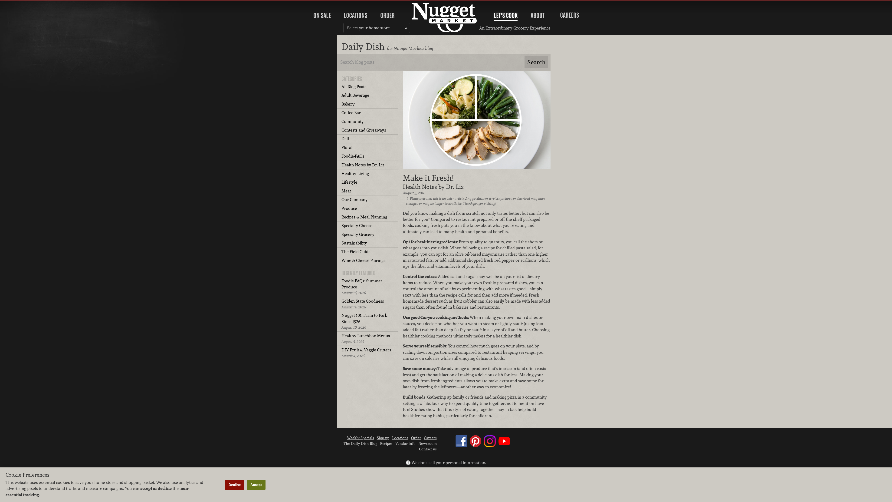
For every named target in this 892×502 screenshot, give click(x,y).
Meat (346, 191)
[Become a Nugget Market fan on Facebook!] (461, 445)
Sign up (383, 438)
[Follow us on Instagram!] (490, 445)
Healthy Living (355, 173)
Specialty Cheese (356, 225)
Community (352, 121)
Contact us (428, 449)
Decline (235, 485)
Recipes (386, 443)
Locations (355, 15)
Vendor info (405, 443)
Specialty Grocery (357, 234)
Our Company (354, 199)
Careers (569, 15)
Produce (349, 208)
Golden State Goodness (362, 303)
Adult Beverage (355, 95)
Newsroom (427, 443)
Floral (346, 147)
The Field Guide (356, 251)
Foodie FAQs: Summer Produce (361, 286)
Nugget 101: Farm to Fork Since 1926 (364, 321)
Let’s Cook (506, 15)
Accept (256, 485)
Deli (345, 138)
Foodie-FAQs (352, 156)
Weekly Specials (360, 438)
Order (387, 15)
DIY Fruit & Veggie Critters (366, 352)
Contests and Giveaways (363, 130)
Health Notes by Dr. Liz (362, 165)
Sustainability (354, 243)
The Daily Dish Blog (360, 443)
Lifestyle (349, 182)
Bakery (348, 104)
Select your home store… (369, 27)
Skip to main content (22, 4)
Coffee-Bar (351, 112)
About (537, 15)
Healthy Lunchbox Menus (365, 338)
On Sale (322, 15)
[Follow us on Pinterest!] (475, 445)
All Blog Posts (353, 86)
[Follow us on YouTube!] (504, 445)
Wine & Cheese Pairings (363, 260)
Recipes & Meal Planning (364, 217)
